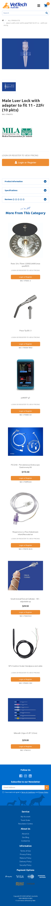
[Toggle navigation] (39, 6)
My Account (25, 817)
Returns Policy (25, 858)
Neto (33, 900)
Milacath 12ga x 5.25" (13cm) (25, 733)
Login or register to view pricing (20, 155)
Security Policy (25, 865)
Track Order (25, 820)
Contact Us (25, 841)
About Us (25, 834)
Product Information (14, 181)
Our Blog (25, 837)
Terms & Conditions (28, 792)
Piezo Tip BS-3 (25, 331)
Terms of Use (25, 851)
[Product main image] (25, 54)
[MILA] (17, 132)
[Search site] (47, 13)
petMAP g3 (25, 398)
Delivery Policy (26, 861)
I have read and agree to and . (26, 792)
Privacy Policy (43, 792)
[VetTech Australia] (15, 5)
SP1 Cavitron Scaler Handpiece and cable (25, 666)
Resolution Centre (25, 824)
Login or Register (27, 162)
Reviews (9, 199)
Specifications (11, 190)
